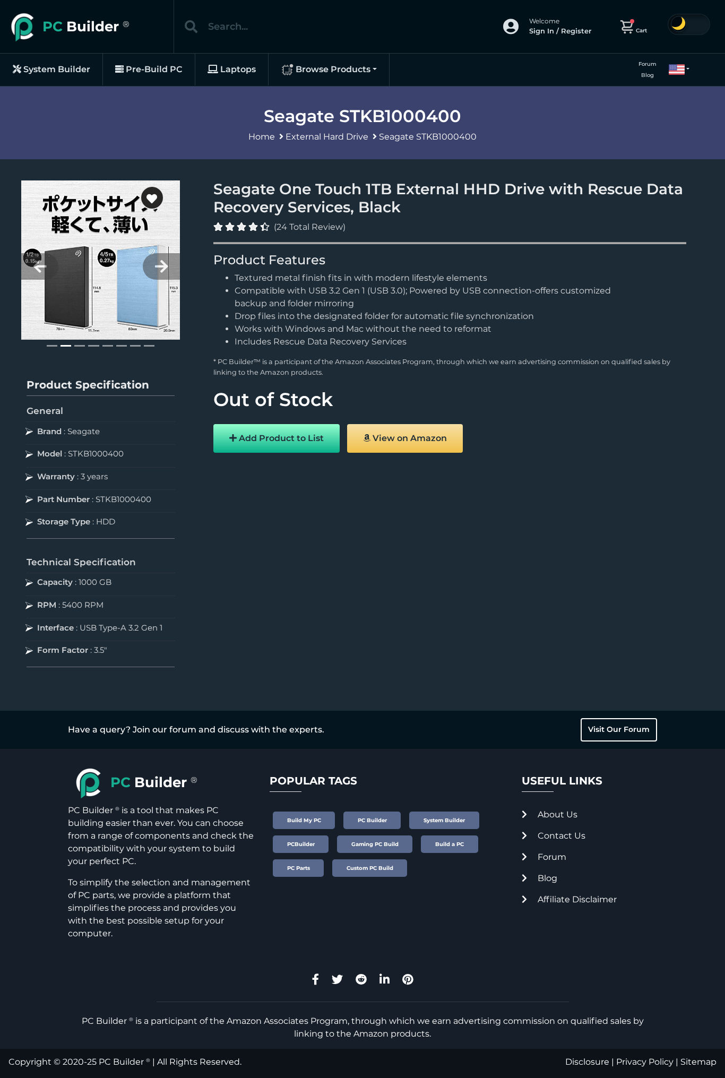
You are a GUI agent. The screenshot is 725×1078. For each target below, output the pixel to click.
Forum (647, 64)
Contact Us (560, 836)
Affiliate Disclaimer (576, 899)
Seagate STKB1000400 (428, 137)
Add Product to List (280, 438)
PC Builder (121, 1062)
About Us (556, 814)
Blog (647, 75)
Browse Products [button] (332, 69)
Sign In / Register (560, 31)
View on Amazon (408, 438)
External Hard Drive (327, 137)
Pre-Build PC (153, 69)
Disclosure (587, 1062)
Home (261, 137)
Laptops (237, 69)
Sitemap (698, 1062)
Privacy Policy (645, 1062)
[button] (674, 69)
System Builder (55, 69)
